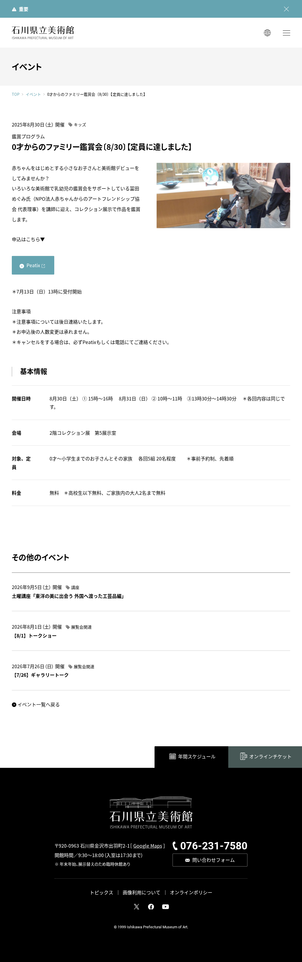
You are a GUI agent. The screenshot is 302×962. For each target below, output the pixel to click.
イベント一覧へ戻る (38, 704)
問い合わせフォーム (213, 859)
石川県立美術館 (43, 32)
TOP (15, 94)
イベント (33, 94)
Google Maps (147, 845)
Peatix (33, 265)
